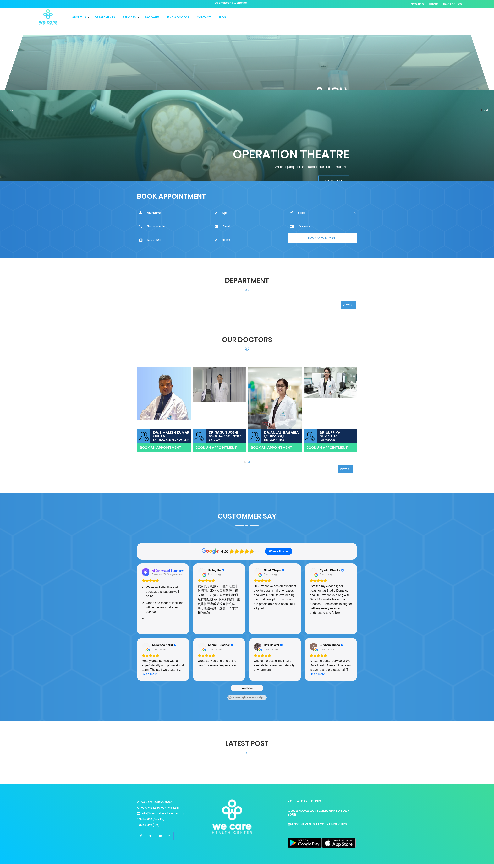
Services (129, 17)
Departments (105, 17)
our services (333, 118)
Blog (222, 17)
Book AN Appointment (160, 447)
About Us (79, 17)
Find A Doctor (178, 17)
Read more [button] (149, 674)
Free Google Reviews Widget (248, 697)
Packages (152, 17)
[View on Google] (202, 572)
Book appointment (322, 238)
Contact (204, 17)
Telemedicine (416, 4)
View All (348, 305)
